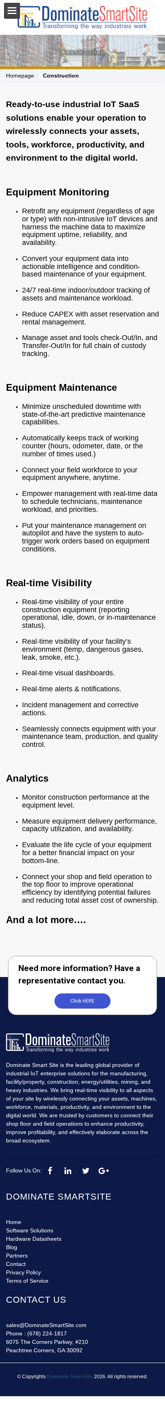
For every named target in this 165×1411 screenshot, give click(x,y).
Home (13, 1222)
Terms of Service (27, 1281)
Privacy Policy (23, 1272)
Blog (11, 1247)
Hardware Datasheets (33, 1239)
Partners (17, 1255)
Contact (16, 1264)
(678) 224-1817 (47, 1333)
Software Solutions (29, 1230)
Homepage (20, 75)
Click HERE (82, 1001)
